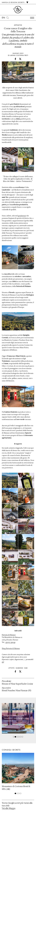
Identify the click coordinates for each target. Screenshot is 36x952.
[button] (10, 480)
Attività (11, 668)
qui (3, 662)
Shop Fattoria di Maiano (11, 648)
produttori (22, 216)
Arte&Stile (18, 25)
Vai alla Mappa (8, 808)
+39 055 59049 (10, 642)
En (3, 17)
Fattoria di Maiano (9, 635)
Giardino (19, 668)
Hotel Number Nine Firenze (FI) (16, 689)
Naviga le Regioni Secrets (13, 2)
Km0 (26, 668)
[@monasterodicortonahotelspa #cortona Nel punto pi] (9, 820)
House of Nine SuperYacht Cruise (17, 682)
